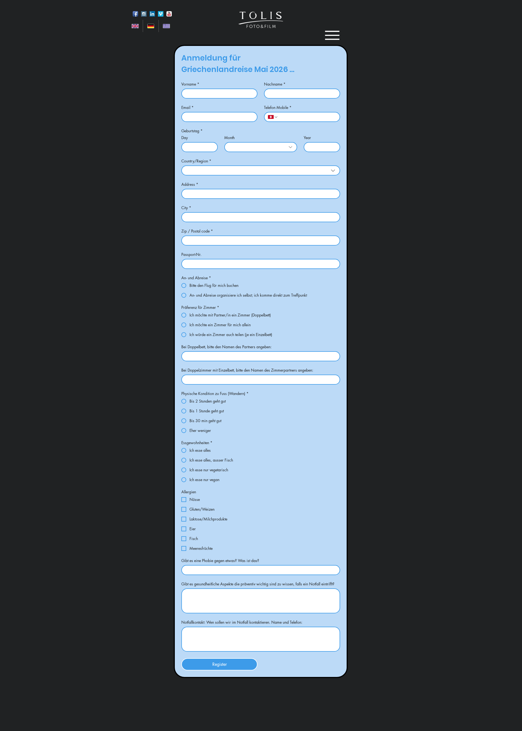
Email (187, 107)
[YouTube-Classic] (169, 14)
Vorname (190, 84)
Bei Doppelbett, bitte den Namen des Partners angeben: (226, 346)
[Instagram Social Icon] (144, 14)
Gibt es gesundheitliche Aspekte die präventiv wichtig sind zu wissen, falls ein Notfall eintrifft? (257, 584)
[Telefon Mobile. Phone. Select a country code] (273, 117)
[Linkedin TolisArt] (152, 14)
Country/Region (196, 161)
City (186, 207)
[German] (150, 26)
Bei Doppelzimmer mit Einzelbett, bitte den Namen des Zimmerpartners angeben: (247, 370)
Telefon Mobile (277, 107)
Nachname (274, 84)
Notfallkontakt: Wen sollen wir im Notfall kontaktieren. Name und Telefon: (241, 622)
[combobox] (260, 147)
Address (189, 184)
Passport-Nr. (191, 254)
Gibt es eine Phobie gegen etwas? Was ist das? (220, 560)
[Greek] (166, 26)
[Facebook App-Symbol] (135, 14)
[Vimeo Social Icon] (160, 14)
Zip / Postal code (197, 231)
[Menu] (332, 35)
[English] (135, 26)
